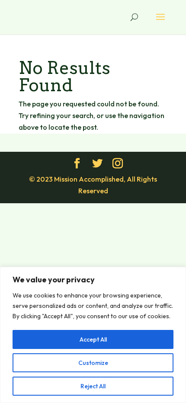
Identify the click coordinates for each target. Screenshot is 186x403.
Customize (93, 363)
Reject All (93, 386)
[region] (93, 335)
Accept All (93, 339)
